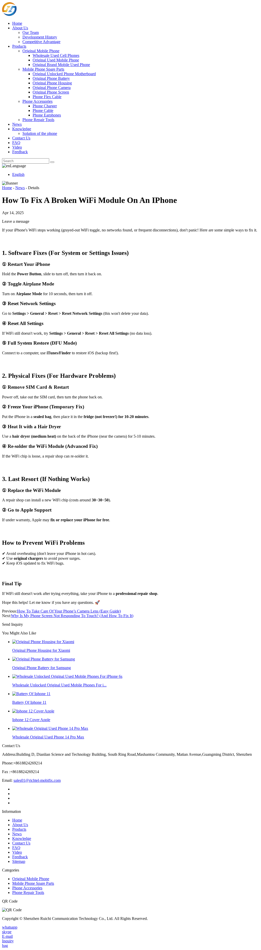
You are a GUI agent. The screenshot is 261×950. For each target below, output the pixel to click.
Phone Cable (43, 110)
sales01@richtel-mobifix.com (37, 780)
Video (17, 147)
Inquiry (8, 941)
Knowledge (21, 129)
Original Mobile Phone (40, 51)
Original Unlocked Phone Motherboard (64, 74)
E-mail (7, 936)
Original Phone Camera (52, 87)
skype (6, 932)
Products (19, 46)
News (17, 124)
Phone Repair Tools (38, 120)
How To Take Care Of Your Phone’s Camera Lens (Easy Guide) (69, 611)
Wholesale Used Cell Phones (56, 55)
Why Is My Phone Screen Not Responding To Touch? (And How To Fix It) (72, 616)
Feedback (20, 152)
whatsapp (9, 927)
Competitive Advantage (41, 42)
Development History (39, 37)
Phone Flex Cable (47, 97)
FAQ (16, 142)
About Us (20, 28)
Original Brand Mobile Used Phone (61, 64)
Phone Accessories (37, 101)
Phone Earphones (47, 115)
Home (17, 23)
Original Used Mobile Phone (56, 60)
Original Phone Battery (51, 78)
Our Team (30, 32)
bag (5, 945)
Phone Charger (45, 106)
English (18, 174)
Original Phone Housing (52, 83)
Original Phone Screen (51, 92)
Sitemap (18, 861)
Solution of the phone (39, 133)
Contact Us (21, 138)
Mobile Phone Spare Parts (43, 69)
